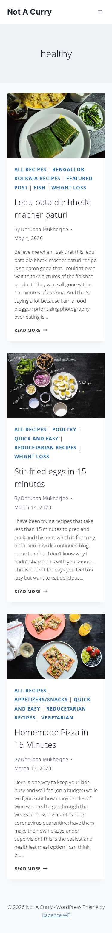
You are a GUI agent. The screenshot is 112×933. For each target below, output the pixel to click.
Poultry (64, 429)
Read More (31, 330)
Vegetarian (57, 717)
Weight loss (68, 187)
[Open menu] (100, 12)
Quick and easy (36, 438)
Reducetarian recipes (45, 447)
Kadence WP (56, 915)
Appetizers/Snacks (41, 699)
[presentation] (56, 125)
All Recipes (30, 169)
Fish (39, 187)
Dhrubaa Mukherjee (44, 229)
